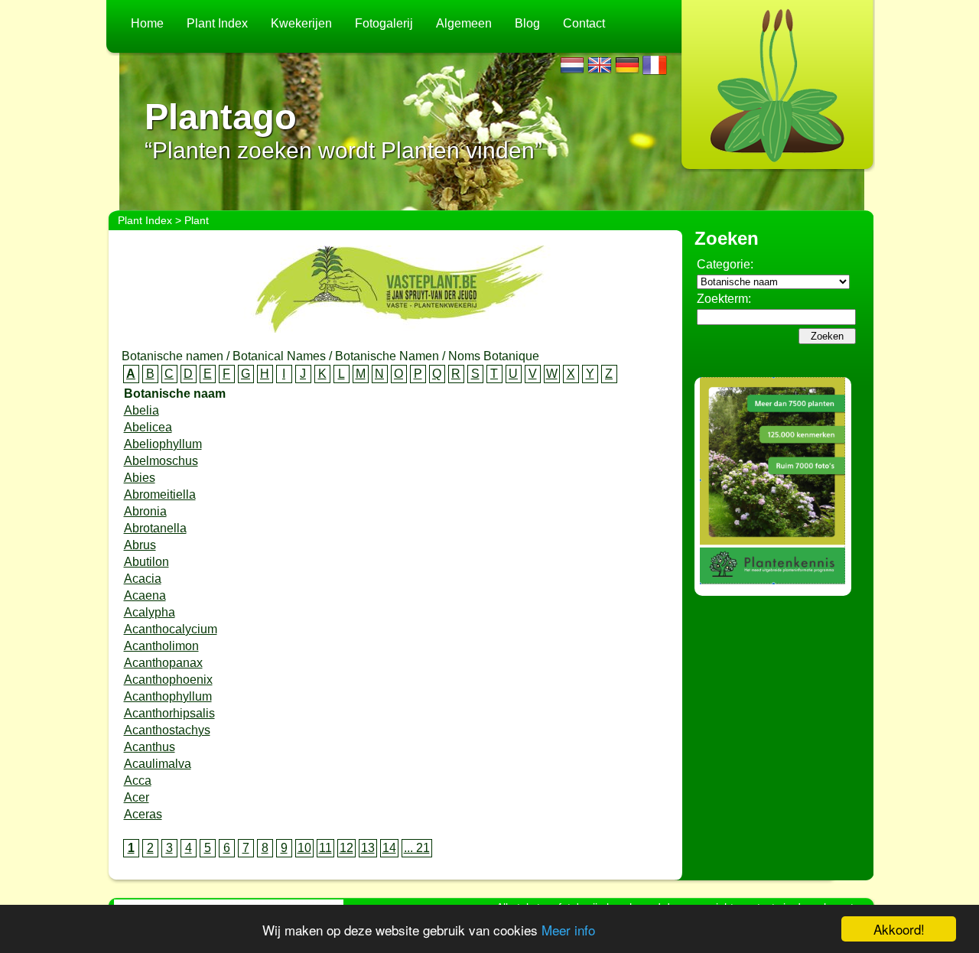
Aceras (143, 814)
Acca (137, 780)
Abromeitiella (160, 494)
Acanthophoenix (168, 679)
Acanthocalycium (170, 629)
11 (325, 847)
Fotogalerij (384, 23)
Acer (136, 797)
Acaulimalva (157, 763)
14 (389, 847)
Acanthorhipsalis (169, 713)
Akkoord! (899, 928)
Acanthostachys (167, 730)
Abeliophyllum (163, 443)
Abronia (145, 511)
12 (346, 847)
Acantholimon (161, 645)
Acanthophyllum (168, 696)
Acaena (145, 595)
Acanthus (149, 746)
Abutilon (146, 561)
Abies (139, 477)
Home (147, 23)
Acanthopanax (163, 662)
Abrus (140, 544)
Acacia (142, 578)
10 (304, 847)
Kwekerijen (301, 23)
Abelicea (148, 427)
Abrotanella (155, 528)
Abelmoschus (161, 460)
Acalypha (149, 612)
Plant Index (217, 23)
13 (368, 847)
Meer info (568, 929)
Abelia (141, 410)
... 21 (417, 847)
